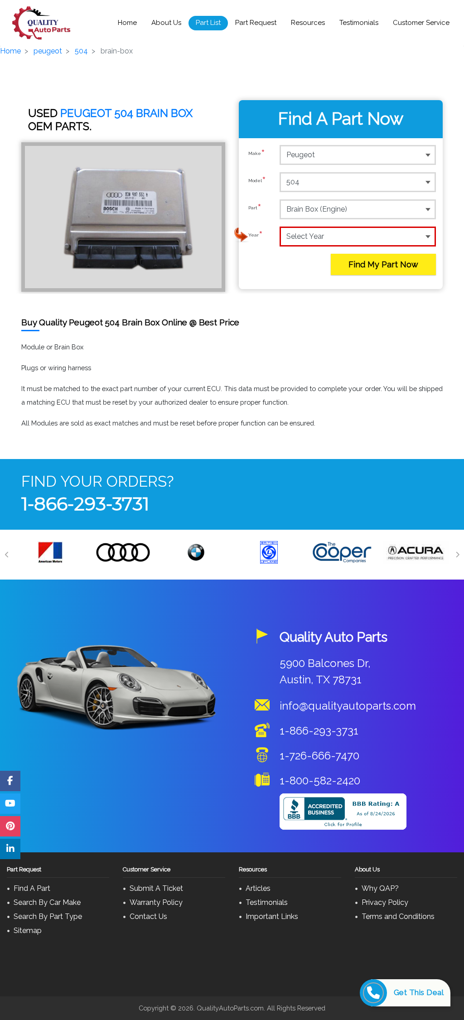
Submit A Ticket (156, 888)
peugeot (48, 51)
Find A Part (32, 888)
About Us (166, 23)
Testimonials (358, 23)
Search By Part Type (48, 916)
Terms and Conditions (398, 916)
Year (255, 235)
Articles (258, 888)
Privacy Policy (385, 902)
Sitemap (28, 930)
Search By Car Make (47, 902)
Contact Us (148, 916)
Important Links (272, 916)
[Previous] (6, 554)
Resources (308, 23)
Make (256, 154)
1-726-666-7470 (319, 755)
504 (81, 51)
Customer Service (421, 23)
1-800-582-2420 (320, 780)
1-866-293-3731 (85, 504)
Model (257, 181)
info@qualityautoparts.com (348, 705)
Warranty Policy (156, 902)
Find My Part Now (383, 264)
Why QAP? (380, 888)
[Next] (457, 554)
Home (127, 23)
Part (254, 208)
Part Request (255, 23)
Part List (208, 23)
